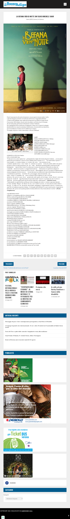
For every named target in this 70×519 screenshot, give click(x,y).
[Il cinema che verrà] (43, 280)
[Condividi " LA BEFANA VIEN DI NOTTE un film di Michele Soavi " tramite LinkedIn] (41, 255)
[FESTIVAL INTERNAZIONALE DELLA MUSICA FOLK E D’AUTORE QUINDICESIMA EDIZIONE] (12, 279)
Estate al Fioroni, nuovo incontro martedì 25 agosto (20, 340)
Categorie (6, 495)
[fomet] (18, 381)
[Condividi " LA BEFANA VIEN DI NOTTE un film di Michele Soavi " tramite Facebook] (24, 255)
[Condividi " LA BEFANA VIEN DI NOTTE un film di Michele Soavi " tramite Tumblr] (35, 255)
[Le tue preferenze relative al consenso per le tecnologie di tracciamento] (3, 517)
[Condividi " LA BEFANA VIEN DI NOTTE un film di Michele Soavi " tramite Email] (52, 255)
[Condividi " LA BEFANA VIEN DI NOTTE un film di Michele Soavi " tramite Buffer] (45, 255)
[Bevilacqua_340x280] (18, 477)
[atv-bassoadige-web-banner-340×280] (18, 451)
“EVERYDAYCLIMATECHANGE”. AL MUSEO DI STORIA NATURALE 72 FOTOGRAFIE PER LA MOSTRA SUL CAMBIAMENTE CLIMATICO (27, 295)
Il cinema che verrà (41, 288)
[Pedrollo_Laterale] (27, 423)
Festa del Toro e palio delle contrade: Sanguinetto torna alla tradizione (26, 331)
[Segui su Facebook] (68, 515)
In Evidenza (40, 19)
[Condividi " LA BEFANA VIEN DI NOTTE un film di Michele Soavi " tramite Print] (55, 255)
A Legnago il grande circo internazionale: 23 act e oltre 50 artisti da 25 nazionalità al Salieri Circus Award (34, 326)
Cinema (35, 19)
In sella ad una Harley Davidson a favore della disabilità (57, 290)
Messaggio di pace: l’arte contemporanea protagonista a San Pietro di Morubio (28, 321)
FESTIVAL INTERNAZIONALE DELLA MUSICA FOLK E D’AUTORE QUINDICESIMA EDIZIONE (11, 291)
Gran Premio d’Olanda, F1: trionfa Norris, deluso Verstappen (23, 335)
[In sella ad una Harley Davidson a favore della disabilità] (58, 280)
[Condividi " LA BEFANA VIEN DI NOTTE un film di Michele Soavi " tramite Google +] (31, 255)
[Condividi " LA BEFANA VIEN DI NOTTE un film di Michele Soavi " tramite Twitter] (28, 255)
